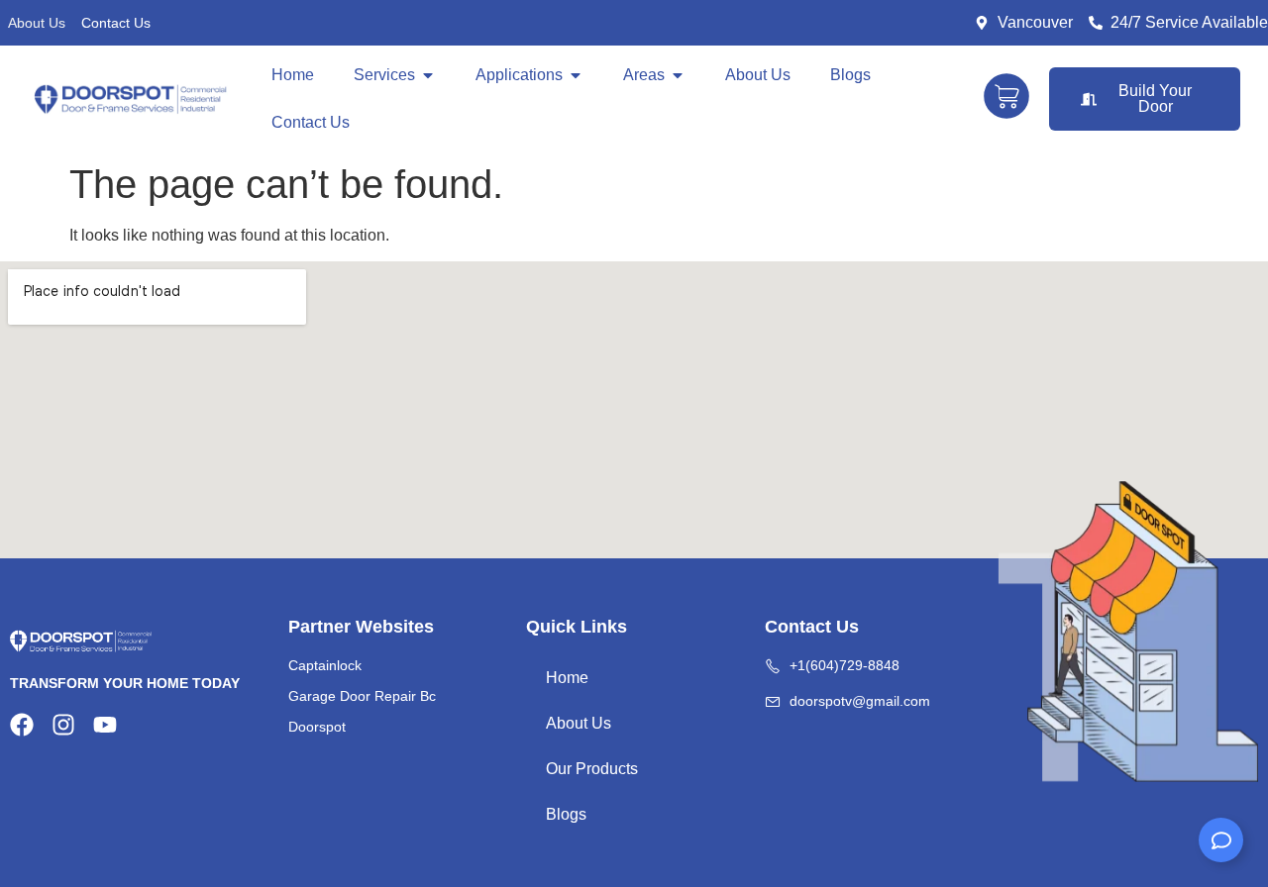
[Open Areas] (678, 75)
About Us (36, 23)
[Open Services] (428, 75)
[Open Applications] (575, 75)
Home (567, 677)
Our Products (592, 768)
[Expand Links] (1221, 840)
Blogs (566, 814)
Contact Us (116, 23)
